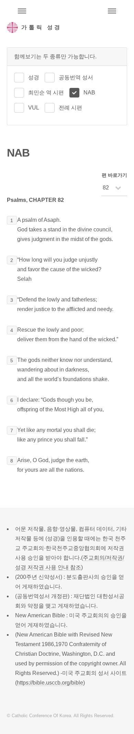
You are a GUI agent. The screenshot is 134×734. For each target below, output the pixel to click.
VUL (33, 108)
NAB (89, 92)
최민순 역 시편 (46, 92)
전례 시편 (70, 108)
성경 (33, 77)
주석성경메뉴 (22, 11)
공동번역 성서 (76, 77)
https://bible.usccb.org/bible (50, 683)
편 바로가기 (114, 175)
